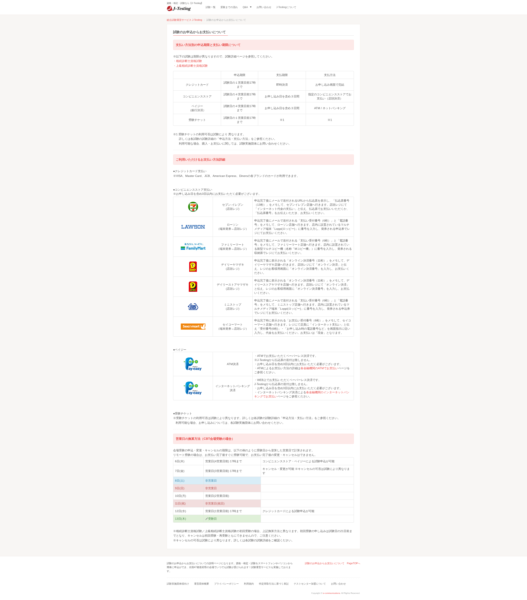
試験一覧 (211, 7)
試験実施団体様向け (178, 583)
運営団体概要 (201, 583)
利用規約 (249, 583)
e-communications (331, 593)
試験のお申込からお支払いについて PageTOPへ (332, 563)
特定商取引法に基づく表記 (274, 583)
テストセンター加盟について (310, 583)
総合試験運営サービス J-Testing (184, 20)
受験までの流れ (229, 7)
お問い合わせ (264, 7)
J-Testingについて (286, 7)
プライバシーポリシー (226, 583)
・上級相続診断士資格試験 (190, 65)
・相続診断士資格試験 (187, 61)
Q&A (245, 7)
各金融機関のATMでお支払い (319, 368)
